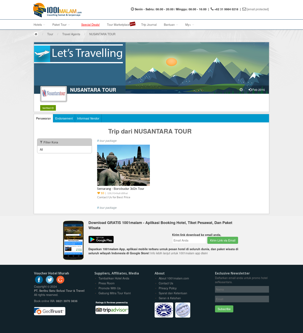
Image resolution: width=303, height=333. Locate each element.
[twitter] (50, 282)
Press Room (107, 283)
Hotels (38, 24)
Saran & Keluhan (170, 298)
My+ (188, 24)
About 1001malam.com (174, 278)
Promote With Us (110, 288)
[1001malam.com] (56, 10)
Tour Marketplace (118, 24)
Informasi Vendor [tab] (88, 118)
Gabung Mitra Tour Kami (115, 293)
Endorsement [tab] (64, 118)
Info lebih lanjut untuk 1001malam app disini (179, 253)
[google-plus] (60, 282)
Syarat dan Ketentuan (173, 293)
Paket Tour (59, 24)
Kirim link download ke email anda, (196, 235)
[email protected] (258, 9)
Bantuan (170, 24)
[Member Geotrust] (49, 309)
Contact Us (166, 283)
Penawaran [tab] (43, 118)
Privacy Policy (168, 288)
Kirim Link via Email (222, 240)
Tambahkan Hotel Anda (114, 278)
